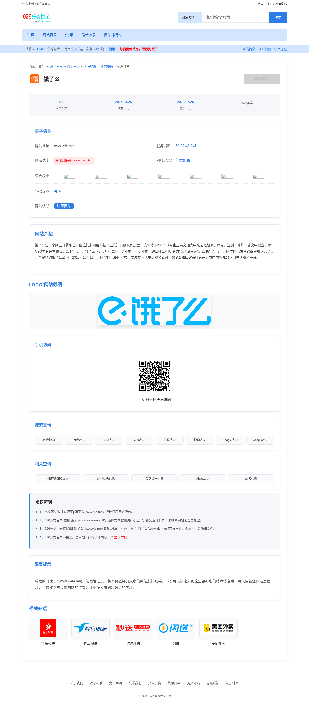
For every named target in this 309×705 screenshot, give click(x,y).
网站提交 (248, 49)
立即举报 (120, 537)
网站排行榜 (113, 35)
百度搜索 (49, 440)
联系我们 (135, 683)
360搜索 (109, 440)
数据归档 (174, 683)
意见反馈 (213, 683)
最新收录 (88, 35)
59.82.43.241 (186, 146)
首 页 (30, 35)
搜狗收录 (200, 440)
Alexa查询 (202, 478)
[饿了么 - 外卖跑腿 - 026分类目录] (36, 17)
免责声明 (115, 683)
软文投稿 (264, 49)
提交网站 (193, 683)
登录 (261, 4)
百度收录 (79, 440)
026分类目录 (54, 66)
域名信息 (251, 478)
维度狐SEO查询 (57, 478)
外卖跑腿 (106, 66)
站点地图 (232, 683)
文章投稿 (154, 683)
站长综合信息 (106, 478)
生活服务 (90, 66)
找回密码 (281, 4)
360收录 (139, 440)
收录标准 (96, 683)
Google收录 (260, 440)
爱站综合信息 (154, 478)
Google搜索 (230, 440)
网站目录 (50, 35)
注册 (269, 4)
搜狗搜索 (170, 440)
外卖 (57, 192)
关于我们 (76, 683)
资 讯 (69, 35)
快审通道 (280, 49)
